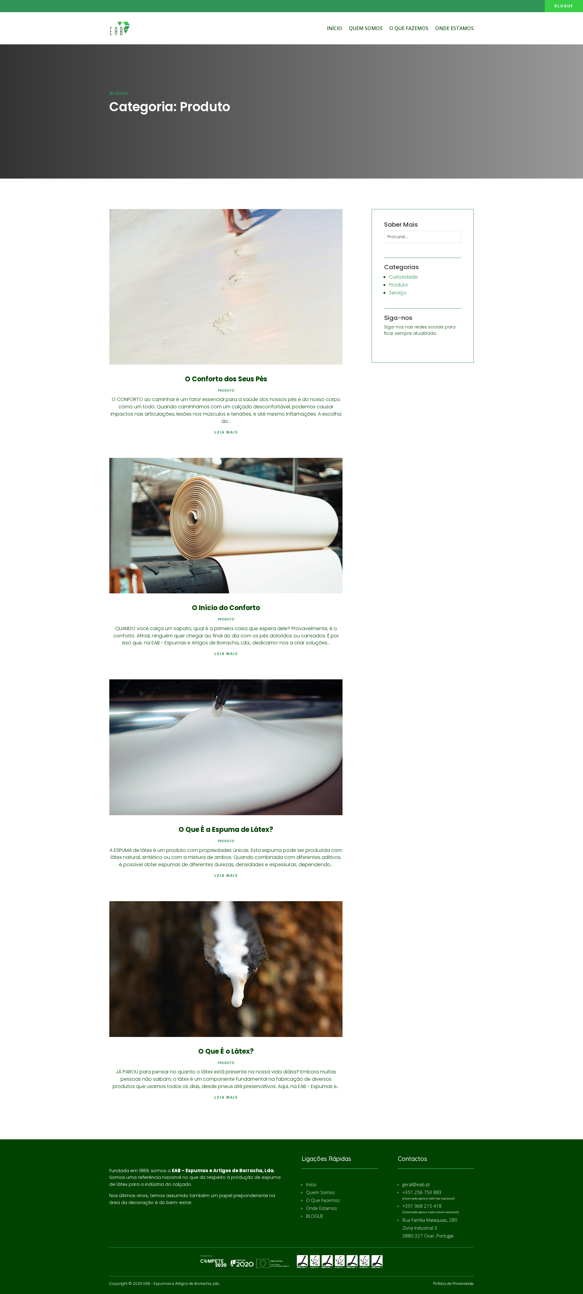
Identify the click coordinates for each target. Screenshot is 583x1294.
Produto (226, 390)
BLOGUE (314, 1216)
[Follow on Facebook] (6, 6)
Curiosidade (403, 276)
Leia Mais (226, 432)
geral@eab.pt (416, 1184)
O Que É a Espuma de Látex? (226, 829)
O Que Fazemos (323, 1200)
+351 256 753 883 (422, 1192)
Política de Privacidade (453, 1283)
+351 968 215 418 (422, 1206)
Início (334, 28)
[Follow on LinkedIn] (18, 6)
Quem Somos (366, 28)
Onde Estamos (454, 28)
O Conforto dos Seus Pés (226, 379)
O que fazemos (408, 28)
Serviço (397, 292)
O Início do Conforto (226, 608)
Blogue (563, 6)
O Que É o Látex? (226, 1051)
